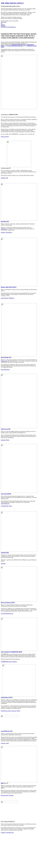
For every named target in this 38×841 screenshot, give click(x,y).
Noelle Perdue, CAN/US (6, 697)
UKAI (7, 743)
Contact (2, 24)
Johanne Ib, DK (5, 552)
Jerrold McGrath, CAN (6, 731)
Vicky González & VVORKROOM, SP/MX (11, 651)
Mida (2, 783)
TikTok (18, 710)
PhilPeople (11, 298)
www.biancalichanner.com (7, 613)
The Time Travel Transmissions (8, 27)
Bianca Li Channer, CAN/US (8, 602)
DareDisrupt (4, 228)
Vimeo (10, 506)
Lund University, (5, 298)
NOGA (7, 440)
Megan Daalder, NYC (6, 357)
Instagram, (13, 710)
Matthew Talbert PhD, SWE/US (8, 287)
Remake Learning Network (18, 44)
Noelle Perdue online (6, 710)
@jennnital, (4, 506)
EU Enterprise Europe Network (14, 45)
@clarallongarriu (10, 832)
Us (1, 23)
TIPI (7, 177)
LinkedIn (3, 232)
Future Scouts (4, 361)
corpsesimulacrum (5, 503)
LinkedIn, (3, 177)
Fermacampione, (5, 795)
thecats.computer (5, 136)
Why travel (3, 22)
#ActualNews (9, 232)
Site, (8, 506)
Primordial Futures (5, 369)
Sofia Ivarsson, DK (5, 429)
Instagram (3, 25)
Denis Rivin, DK (5, 221)
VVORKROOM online (6, 661)
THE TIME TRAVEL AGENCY (12, 3)
